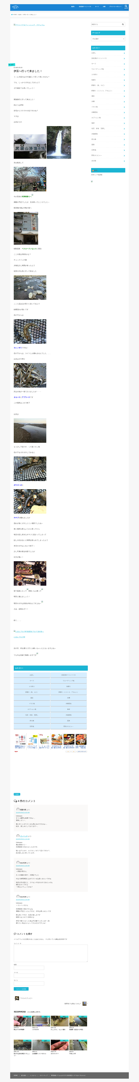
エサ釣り (32, 686)
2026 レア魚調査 (96, 175)
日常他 (32, 726)
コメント (17, 943)
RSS (95, 170)
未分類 (93, 161)
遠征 (31, 698)
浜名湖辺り (70, 1075)
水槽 (104, 6)
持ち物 (32, 720)
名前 (15, 964)
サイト (16, 980)
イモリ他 (32, 703)
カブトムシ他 (32, 709)
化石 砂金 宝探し (31, 715)
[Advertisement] (51, 47)
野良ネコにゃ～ (69, 726)
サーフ (97, 6)
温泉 (68, 720)
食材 (68, 709)
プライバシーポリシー (115, 6)
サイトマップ (44, 1075)
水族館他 (68, 715)
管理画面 (53, 1075)
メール (16, 972)
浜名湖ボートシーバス (85, 6)
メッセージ (33, 1075)
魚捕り (73, 6)
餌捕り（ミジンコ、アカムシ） (69, 692)
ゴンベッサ (24, 836)
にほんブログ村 (19, 637)
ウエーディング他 (68, 680)
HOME (16, 1075)
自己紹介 (23, 1075)
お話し (32, 675)
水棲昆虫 (68, 703)
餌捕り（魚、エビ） (31, 692)
